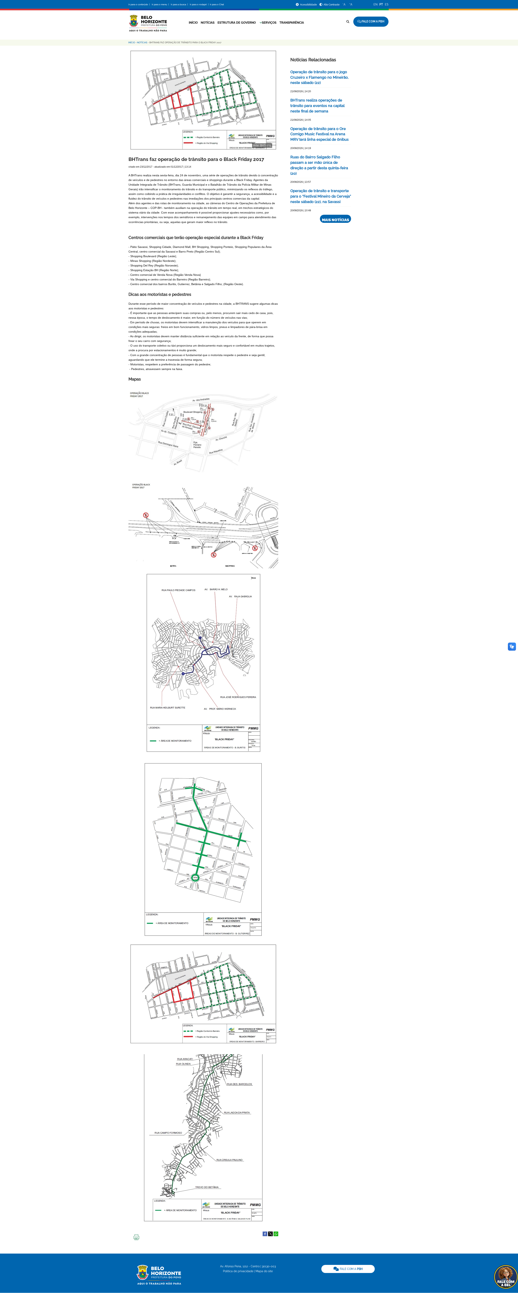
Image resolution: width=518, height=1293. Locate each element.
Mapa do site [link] (264, 1271)
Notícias (207, 22)
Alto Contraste (332, 4)
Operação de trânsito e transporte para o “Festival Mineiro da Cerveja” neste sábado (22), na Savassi (320, 196)
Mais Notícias (335, 220)
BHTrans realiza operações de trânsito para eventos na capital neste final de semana (317, 105)
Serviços (269, 22)
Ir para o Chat (217, 4)
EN (376, 4)
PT (381, 4)
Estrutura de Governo (237, 22)
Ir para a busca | (179, 4)
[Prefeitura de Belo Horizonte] (147, 20)
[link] (348, 1269)
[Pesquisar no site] (347, 21)
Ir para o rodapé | (199, 4)
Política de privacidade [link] (238, 1271)
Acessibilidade (308, 4)
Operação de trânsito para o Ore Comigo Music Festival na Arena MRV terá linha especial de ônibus (319, 134)
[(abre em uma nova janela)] (270, 1233)
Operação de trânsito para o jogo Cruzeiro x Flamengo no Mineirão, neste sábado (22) (319, 77)
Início (193, 22)
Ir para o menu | (160, 4)
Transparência (291, 22)
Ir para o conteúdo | (139, 4)
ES (386, 4)
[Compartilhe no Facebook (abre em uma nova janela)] (265, 1233)
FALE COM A (351, 1269)
